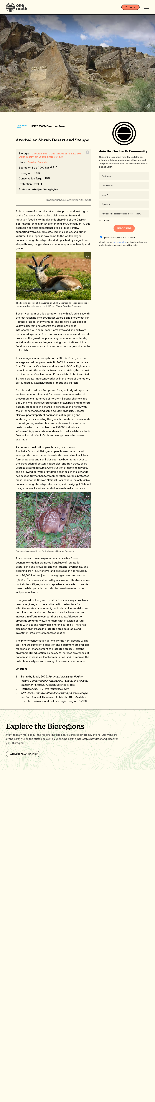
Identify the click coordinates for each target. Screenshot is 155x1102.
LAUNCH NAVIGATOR (23, 754)
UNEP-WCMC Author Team (48, 126)
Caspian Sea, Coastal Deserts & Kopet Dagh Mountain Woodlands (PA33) (50, 155)
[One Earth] (17, 7)
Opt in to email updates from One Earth (119, 237)
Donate (130, 7)
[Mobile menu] (146, 7)
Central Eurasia (37, 162)
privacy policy (119, 242)
